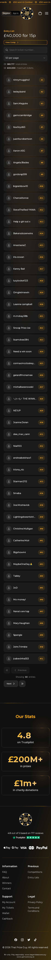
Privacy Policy (35, 902)
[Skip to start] (7, 670)
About (5, 877)
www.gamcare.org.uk (25, 957)
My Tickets (8, 907)
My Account (8, 902)
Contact (6, 888)
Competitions (35, 872)
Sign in (15, 13)
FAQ (4, 872)
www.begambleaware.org (35, 955)
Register (6, 13)
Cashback (7, 918)
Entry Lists (33, 877)
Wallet (5, 913)
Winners (6, 883)
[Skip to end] (22, 684)
